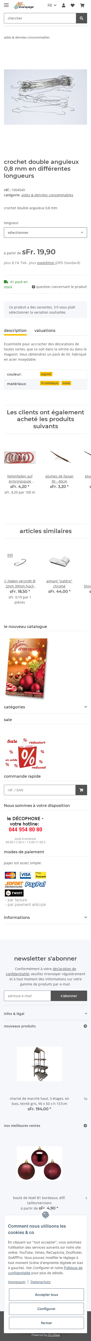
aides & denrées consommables (47, 195)
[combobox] (45, 232)
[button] (63, 5)
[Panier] (82, 5)
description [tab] (15, 330)
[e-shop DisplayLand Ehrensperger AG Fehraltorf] (24, 5)
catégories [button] (14, 707)
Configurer (46, 1309)
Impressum (16, 1282)
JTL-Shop (54, 1335)
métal (66, 383)
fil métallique (49, 383)
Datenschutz (41, 1282)
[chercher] (81, 18)
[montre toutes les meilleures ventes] (85, 1126)
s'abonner (69, 995)
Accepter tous (46, 1294)
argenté (46, 374)
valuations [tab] (44, 330)
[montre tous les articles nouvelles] (85, 1026)
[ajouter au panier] (8, 52)
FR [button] (50, 5)
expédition (46, 262)
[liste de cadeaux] (72, 5)
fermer (46, 1323)
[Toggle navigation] (6, 3)
